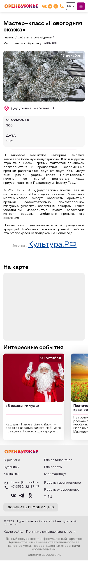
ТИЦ (48, 496)
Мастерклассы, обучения (21, 43)
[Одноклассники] (55, 6)
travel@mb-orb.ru (25, 482)
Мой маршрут (55, 474)
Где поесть (53, 467)
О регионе (11, 460)
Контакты (11, 474)
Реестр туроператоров (62, 482)
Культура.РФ (52, 245)
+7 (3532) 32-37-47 (25, 487)
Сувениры (11, 467)
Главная (8, 38)
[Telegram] (50, 6)
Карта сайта (13, 531)
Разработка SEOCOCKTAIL (44, 555)
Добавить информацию (31, 507)
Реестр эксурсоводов (61, 489)
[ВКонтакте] (44, 6)
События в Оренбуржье (35, 38)
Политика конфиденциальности (51, 531)
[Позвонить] (61, 6)
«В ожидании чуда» (22, 405)
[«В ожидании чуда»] (33, 378)
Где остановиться (58, 460)
